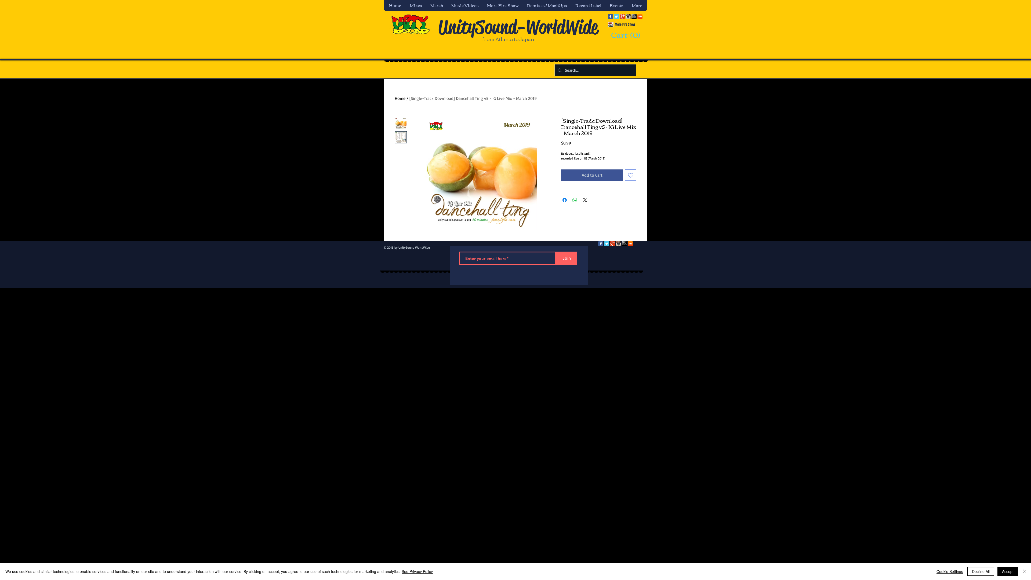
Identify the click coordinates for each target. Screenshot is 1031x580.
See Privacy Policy (417, 571)
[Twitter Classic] (616, 16)
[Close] (1024, 571)
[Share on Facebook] (564, 200)
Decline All (981, 571)
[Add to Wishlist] (630, 175)
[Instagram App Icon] (628, 16)
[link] (624, 35)
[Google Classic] (622, 16)
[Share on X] (585, 200)
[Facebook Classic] (610, 16)
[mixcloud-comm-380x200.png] (634, 16)
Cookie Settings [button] (949, 571)
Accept (1008, 571)
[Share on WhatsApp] (575, 200)
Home (400, 98)
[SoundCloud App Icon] (639, 16)
